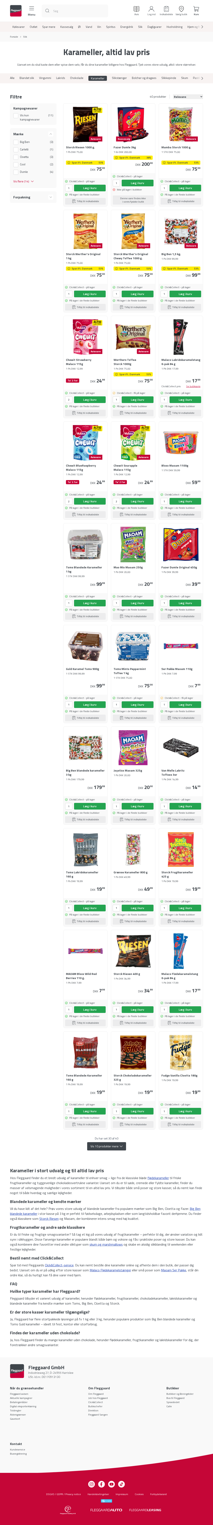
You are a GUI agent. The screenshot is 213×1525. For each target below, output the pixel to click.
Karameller (97, 78)
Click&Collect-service (59, 1265)
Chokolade (76, 78)
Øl (79, 27)
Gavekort (15, 1419)
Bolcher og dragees (144, 78)
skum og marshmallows (106, 1244)
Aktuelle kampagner (21, 1398)
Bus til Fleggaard (175, 1398)
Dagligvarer (154, 27)
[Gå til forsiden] (16, 11)
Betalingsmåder (18, 1402)
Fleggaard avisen (19, 1394)
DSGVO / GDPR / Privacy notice (63, 1494)
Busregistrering (18, 1454)
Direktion (93, 1410)
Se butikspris (193, 386)
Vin (99, 27)
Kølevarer (18, 27)
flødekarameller (158, 1177)
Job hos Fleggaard (98, 1398)
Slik (140, 27)
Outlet (33, 27)
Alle (12, 78)
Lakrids (60, 78)
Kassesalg (66, 27)
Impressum (122, 1494)
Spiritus (110, 27)
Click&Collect (95, 1402)
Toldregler (15, 1410)
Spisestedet (173, 1402)
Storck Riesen (49, 1218)
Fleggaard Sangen (98, 1415)
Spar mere (48, 27)
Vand (89, 27)
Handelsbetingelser (98, 1494)
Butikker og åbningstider (179, 1394)
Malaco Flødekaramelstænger (110, 1270)
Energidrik (126, 27)
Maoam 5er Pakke (173, 1270)
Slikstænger (119, 78)
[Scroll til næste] (199, 27)
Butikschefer (95, 1406)
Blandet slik (27, 78)
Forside (14, 36)
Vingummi (45, 78)
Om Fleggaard (96, 1394)
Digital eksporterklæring (23, 1406)
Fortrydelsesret (158, 1494)
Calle (169, 1406)
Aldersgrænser (18, 1415)
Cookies (139, 1494)
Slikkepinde (168, 78)
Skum (184, 78)
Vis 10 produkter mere (104, 1146)
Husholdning (174, 27)
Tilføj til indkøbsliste (88, 201)
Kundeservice (17, 1449)
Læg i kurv (90, 188)
